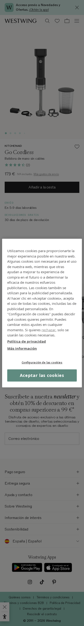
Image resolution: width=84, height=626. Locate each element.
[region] (42, 313)
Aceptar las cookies (42, 375)
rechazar (49, 329)
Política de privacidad (26, 341)
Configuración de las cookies (42, 362)
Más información (22, 348)
